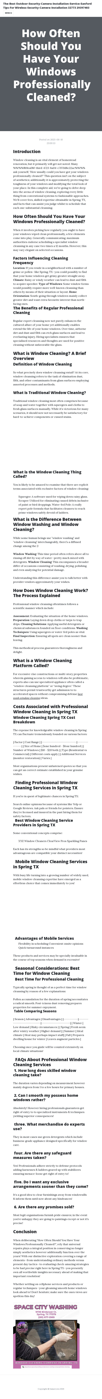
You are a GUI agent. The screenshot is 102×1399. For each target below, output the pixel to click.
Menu (7, 13)
